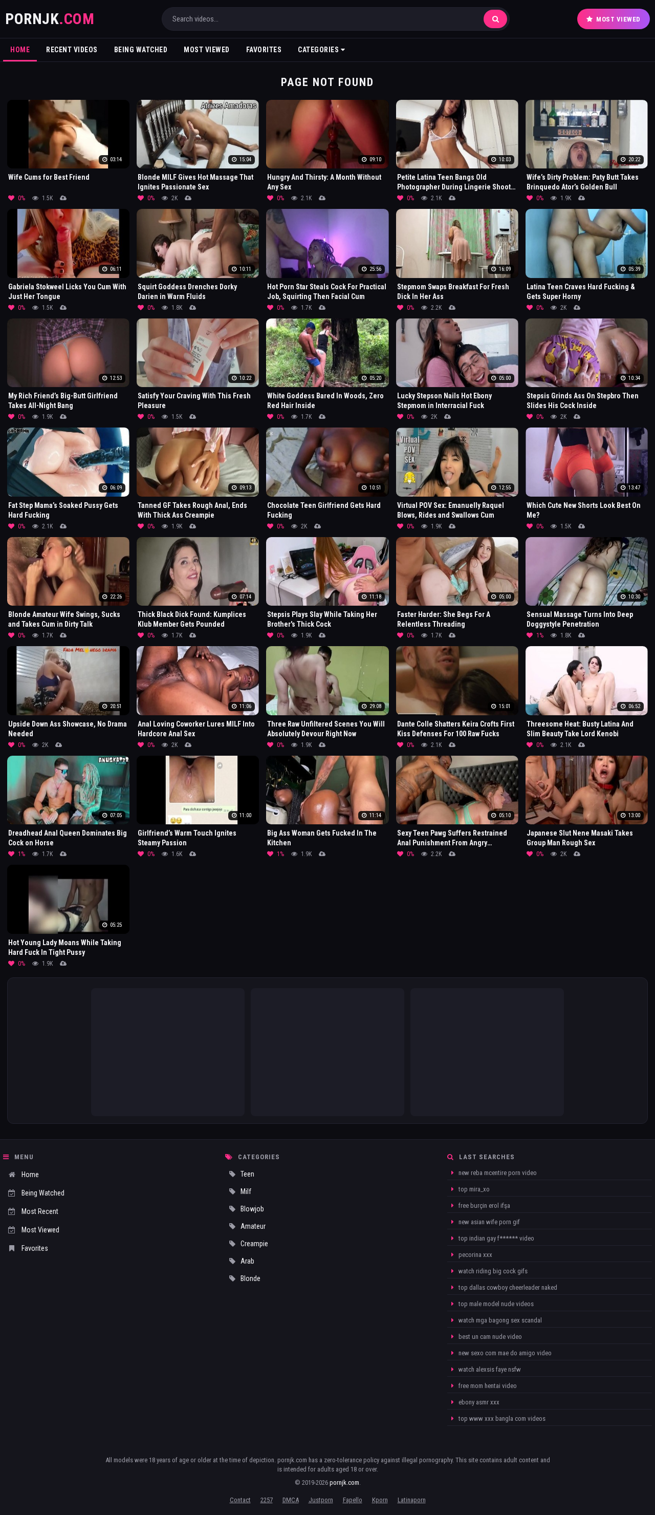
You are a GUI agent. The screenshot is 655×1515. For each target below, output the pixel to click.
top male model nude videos (495, 1304)
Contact (240, 1500)
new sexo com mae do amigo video (504, 1353)
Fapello (352, 1500)
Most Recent (39, 1211)
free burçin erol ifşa (483, 1205)
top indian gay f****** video (495, 1238)
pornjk (49, 19)
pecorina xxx (474, 1254)
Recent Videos (72, 50)
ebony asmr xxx (478, 1402)
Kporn (380, 1500)
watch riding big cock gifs (492, 1271)
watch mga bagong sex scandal (499, 1320)
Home (20, 50)
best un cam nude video (489, 1336)
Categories (319, 50)
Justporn (321, 1500)
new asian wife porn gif (488, 1222)
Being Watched (141, 50)
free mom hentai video (487, 1386)
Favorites (264, 50)
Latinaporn (412, 1500)
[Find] (495, 19)
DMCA (290, 1500)
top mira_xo (473, 1189)
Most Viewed (618, 19)
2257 (266, 1500)
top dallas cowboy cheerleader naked (507, 1287)
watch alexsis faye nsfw (489, 1369)
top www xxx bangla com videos (501, 1418)
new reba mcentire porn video (497, 1173)
